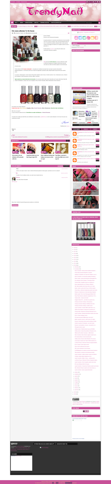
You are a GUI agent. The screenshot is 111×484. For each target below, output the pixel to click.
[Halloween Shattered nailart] (19, 148)
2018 (75, 249)
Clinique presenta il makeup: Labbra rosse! (83, 305)
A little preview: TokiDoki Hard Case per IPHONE (85, 329)
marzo (76, 385)
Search (99, 23)
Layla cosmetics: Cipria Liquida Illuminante (83, 369)
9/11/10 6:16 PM (64, 177)
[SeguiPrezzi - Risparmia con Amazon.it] (85, 32)
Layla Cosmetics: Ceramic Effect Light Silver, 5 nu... (85, 307)
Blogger (60, 166)
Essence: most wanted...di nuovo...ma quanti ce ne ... (85, 325)
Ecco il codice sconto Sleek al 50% (82, 344)
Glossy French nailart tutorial (80, 192)
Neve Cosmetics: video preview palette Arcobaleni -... (86, 270)
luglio (76, 378)
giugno (76, 380)
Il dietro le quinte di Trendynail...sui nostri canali (84, 323)
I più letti (86, 129)
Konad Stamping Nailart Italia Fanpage (79, 418)
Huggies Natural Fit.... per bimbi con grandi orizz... (85, 299)
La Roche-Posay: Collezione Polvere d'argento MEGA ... (86, 342)
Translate (82, 47)
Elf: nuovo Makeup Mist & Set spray (82, 364)
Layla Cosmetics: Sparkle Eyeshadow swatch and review (86, 313)
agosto (76, 376)
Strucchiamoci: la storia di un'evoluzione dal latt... (85, 352)
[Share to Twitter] (22, 144)
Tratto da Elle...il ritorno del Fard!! (81, 297)
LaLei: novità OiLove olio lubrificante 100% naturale (76, 26)
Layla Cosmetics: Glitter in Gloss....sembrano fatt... (85, 358)
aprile (76, 383)
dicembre (77, 267)
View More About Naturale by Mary (86, 124)
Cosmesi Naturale (28, 22)
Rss (100, 2)
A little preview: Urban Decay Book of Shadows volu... (86, 330)
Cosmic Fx (52, 48)
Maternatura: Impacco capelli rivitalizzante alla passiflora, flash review (78, 115)
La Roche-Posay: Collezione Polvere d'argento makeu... (86, 360)
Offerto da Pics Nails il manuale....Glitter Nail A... (84, 332)
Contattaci (18, 1)
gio (17, 173)
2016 (75, 253)
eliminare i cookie (68, 482)
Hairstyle (36, 22)
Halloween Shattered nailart (18, 155)
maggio (76, 382)
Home (12, 23)
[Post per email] (13, 130)
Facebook (89, 2)
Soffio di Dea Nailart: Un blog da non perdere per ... (85, 309)
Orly (24, 33)
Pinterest (98, 2)
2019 (75, 247)
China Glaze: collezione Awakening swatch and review (86, 290)
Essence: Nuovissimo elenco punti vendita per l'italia (85, 321)
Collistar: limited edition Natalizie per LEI (83, 356)
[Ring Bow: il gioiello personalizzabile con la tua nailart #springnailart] (86, 175)
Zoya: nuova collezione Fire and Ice (82, 346)
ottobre (76, 372)
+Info (57, 482)
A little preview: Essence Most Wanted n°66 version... (85, 338)
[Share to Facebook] (21, 144)
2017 (75, 251)
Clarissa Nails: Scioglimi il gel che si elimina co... (85, 282)
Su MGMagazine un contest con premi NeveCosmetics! (86, 350)
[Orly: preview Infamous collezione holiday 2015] (47, 148)
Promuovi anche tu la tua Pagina (78, 438)
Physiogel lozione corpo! (80, 327)
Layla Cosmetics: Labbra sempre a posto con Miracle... (86, 354)
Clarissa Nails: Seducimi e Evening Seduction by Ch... (86, 311)
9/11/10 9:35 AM (64, 168)
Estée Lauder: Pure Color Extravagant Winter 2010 (85, 294)
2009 (75, 392)
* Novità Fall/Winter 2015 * (56, 22)
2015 (75, 255)
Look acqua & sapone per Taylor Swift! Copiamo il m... (86, 340)
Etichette (95, 129)
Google (95, 2)
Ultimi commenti (76, 129)
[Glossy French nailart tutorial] (86, 188)
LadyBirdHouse (43, 116)
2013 (75, 259)
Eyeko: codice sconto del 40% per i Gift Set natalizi (85, 288)
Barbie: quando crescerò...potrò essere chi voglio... (85, 319)
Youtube (91, 2)
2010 (75, 265)
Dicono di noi (24, 1)
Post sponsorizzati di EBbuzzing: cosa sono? (84, 317)
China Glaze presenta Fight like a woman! (83, 272)
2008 (75, 394)
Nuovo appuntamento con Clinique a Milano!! (84, 284)
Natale (21, 33)
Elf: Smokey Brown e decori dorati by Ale (83, 336)
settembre (77, 374)
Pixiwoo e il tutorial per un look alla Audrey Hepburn (85, 292)
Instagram (93, 2)
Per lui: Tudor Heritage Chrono (81, 315)
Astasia (67, 126)
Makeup (21, 22)
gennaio (77, 389)
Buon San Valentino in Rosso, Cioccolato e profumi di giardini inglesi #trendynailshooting (33, 157)
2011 (75, 263)
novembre (77, 268)
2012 (75, 261)
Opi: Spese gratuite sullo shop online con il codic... (85, 286)
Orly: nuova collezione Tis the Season (23, 31)
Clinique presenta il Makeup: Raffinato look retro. (85, 303)
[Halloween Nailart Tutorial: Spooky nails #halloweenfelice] (62, 148)
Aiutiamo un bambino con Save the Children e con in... (86, 274)
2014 (75, 257)
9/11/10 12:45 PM (64, 173)
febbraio (77, 387)
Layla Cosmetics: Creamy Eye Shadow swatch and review (87, 366)
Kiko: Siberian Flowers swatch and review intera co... (85, 367)
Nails (16, 22)
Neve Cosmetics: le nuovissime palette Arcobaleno (85, 276)
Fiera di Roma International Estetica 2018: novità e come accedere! (46, 26)
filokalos (18, 177)
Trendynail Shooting (44, 22)
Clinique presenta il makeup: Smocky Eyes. (83, 301)
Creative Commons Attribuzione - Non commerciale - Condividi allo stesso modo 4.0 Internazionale (85, 403)
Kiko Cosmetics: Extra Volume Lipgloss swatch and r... (86, 334)
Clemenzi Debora (81, 401)
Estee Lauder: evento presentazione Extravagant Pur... (86, 278)
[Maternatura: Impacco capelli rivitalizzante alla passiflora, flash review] (75, 113)
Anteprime (18, 33)
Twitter (87, 2)
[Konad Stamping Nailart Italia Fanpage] (77, 420)
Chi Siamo (13, 1)
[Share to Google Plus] (24, 144)
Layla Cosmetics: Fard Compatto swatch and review (85, 362)
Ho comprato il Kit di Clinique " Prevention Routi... (85, 280)
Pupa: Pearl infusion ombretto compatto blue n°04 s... (86, 295)
